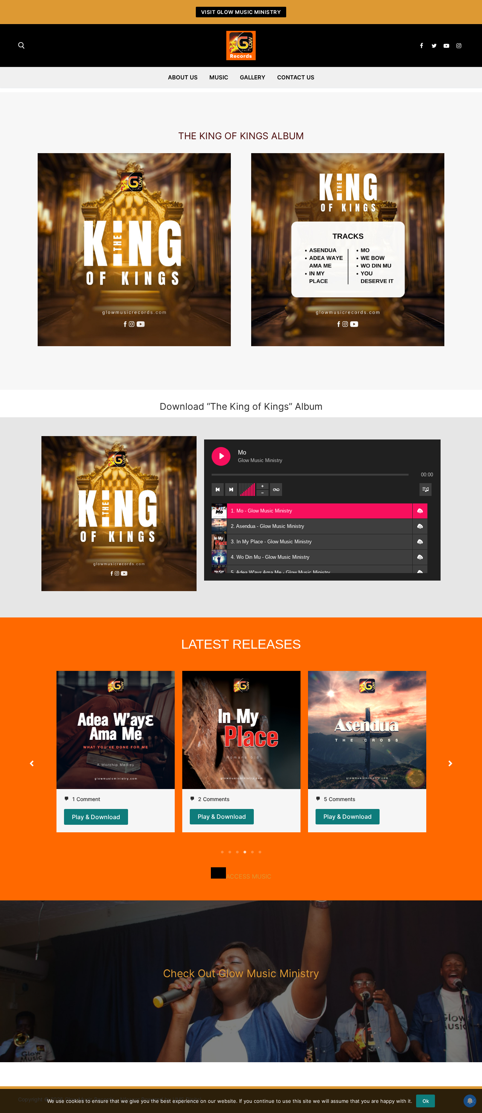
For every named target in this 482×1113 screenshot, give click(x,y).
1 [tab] (222, 852)
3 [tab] (237, 852)
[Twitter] (434, 46)
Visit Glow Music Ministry (241, 12)
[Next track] (231, 489)
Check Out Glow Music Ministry (241, 973)
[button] (419, 510)
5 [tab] (252, 852)
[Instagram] (459, 46)
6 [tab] (260, 852)
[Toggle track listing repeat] (276, 489)
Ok (426, 1101)
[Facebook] (421, 46)
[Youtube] (446, 46)
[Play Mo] (221, 456)
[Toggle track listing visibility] (425, 489)
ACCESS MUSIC (249, 876)
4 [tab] (245, 852)
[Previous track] (218, 489)
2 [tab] (229, 852)
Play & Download (96, 817)
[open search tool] (21, 45)
